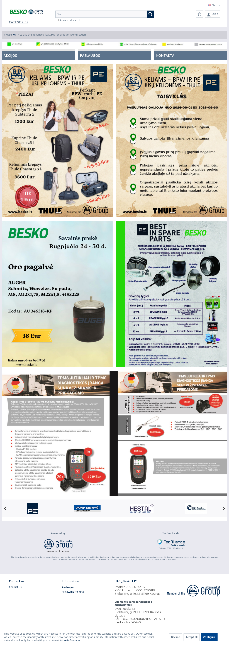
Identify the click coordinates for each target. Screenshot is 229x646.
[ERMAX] (196, 508)
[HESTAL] (87, 508)
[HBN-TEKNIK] (141, 508)
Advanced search (70, 20)
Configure (209, 637)
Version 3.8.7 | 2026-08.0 (58, 551)
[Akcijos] (38, 54)
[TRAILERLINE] (32, 508)
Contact (13, 587)
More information (70, 640)
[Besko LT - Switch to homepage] (27, 12)
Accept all (192, 637)
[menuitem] (104, 14)
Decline (175, 637)
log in (16, 34)
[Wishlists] (199, 14)
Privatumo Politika (73, 591)
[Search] (150, 14)
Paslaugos (68, 587)
